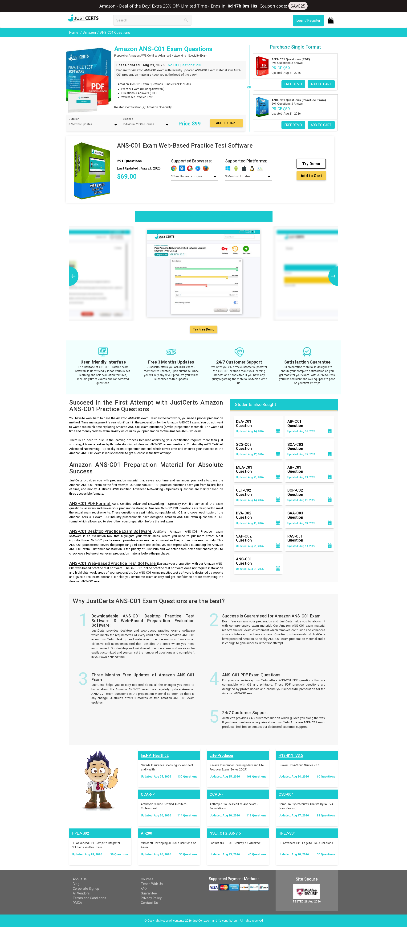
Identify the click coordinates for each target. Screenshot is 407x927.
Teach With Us (152, 884)
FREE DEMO (293, 84)
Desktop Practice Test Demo (203, 216)
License (128, 118)
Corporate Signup (86, 888)
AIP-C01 (295, 423)
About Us (80, 879)
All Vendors (81, 893)
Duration (74, 118)
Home (74, 32)
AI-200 (146, 833)
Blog (76, 884)
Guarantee (149, 893)
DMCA (77, 903)
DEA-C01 (244, 423)
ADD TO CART (321, 84)
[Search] (186, 20)
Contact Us (149, 903)
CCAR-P (148, 794)
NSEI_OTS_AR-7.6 (225, 833)
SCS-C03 (244, 446)
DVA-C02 (244, 515)
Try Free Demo (203, 329)
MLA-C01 (244, 469)
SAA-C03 (295, 515)
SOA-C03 (295, 446)
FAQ (144, 888)
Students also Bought (255, 404)
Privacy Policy (151, 898)
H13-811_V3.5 (291, 755)
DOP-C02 (295, 492)
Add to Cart (311, 175)
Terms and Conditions (89, 898)
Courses (147, 879)
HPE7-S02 (80, 833)
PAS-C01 (295, 538)
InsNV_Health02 (155, 755)
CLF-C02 (244, 492)
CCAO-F (217, 794)
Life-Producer (221, 755)
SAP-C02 (244, 538)
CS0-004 (286, 794)
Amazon (89, 32)
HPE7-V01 (287, 833)
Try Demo (311, 163)
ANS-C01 (244, 561)
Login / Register (308, 20)
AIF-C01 (295, 469)
